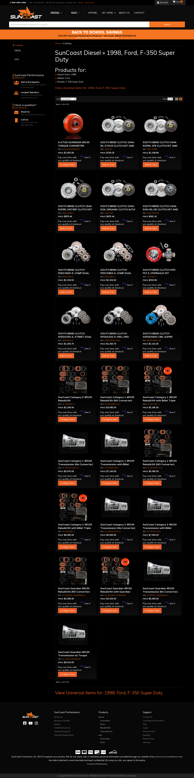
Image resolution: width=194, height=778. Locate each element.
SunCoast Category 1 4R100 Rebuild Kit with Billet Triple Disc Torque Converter (160, 400)
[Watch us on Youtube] (30, 723)
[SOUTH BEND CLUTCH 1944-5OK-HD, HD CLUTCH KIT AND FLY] (161, 188)
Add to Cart (108, 164)
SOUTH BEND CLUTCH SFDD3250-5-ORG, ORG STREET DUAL (114, 337)
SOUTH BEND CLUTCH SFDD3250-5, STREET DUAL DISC (75, 337)
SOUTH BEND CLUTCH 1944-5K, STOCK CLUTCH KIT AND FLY (117, 146)
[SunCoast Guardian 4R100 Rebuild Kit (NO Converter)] (76, 570)
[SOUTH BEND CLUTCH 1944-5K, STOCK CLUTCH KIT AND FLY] (118, 124)
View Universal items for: (90, 88)
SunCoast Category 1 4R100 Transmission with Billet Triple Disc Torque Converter (117, 464)
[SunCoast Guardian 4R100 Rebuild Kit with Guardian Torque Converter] (118, 570)
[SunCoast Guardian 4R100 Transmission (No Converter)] (161, 570)
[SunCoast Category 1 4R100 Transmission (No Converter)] (76, 443)
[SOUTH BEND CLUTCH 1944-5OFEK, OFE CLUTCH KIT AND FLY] (161, 124)
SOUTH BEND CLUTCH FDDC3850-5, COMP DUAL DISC (115, 273)
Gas (100, 735)
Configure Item (67, 164)
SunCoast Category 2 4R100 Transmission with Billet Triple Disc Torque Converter (160, 528)
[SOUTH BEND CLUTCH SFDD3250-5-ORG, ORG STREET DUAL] (118, 315)
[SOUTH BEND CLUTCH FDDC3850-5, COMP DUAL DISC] (118, 252)
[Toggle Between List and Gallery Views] (178, 99)
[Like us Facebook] (24, 723)
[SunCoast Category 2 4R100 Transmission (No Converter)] (118, 506)
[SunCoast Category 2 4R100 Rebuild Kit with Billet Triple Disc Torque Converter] (76, 506)
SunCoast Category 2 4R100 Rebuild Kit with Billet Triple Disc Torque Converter (75, 528)
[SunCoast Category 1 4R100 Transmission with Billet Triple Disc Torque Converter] (118, 443)
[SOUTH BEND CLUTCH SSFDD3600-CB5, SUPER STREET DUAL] (161, 315)
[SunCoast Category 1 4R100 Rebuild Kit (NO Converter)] (118, 379)
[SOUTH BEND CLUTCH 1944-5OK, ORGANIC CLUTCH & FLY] (118, 188)
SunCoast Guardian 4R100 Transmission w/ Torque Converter (74, 655)
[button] (108, 13)
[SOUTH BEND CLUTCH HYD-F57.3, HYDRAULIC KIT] (161, 252)
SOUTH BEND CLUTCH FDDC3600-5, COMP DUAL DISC (73, 273)
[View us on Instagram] (36, 723)
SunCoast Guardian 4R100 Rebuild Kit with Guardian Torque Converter (116, 592)
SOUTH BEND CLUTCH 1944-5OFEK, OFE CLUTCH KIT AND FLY (160, 146)
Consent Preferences (97, 764)
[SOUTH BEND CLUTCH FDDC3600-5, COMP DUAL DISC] (76, 252)
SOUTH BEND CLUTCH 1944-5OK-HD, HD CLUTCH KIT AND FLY (160, 209)
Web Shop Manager (127, 776)
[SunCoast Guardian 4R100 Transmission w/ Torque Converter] (76, 634)
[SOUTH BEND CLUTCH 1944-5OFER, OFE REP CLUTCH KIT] (76, 188)
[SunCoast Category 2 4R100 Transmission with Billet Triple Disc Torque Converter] (161, 506)
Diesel (101, 717)
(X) (56, 74)
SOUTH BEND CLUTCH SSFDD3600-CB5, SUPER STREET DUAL (157, 337)
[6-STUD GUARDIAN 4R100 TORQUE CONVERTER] (76, 124)
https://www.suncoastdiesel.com (166, 756)
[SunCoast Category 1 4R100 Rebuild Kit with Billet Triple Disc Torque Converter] (161, 379)
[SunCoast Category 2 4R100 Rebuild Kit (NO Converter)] (161, 443)
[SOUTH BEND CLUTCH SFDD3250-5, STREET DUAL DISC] (76, 315)
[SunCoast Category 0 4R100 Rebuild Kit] (76, 379)
